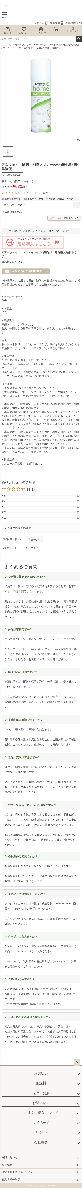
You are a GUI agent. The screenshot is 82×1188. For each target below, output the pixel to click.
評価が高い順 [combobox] (10, 539)
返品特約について (12, 261)
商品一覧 (7, 33)
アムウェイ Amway (32, 44)
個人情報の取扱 (11, 1179)
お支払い (41, 1073)
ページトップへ (77, 1062)
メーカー (14, 44)
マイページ (41, 33)
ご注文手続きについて (41, 1113)
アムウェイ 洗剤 (52, 44)
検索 (79, 39)
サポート (41, 1132)
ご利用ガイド (72, 31)
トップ (4, 44)
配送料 (41, 1083)
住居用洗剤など (71, 44)
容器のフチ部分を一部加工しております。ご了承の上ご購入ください (39, 199)
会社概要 (41, 1142)
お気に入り (24, 33)
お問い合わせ (10, 1157)
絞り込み (35, 539)
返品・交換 (41, 1093)
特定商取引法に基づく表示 (18, 1172)
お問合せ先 (41, 1103)
